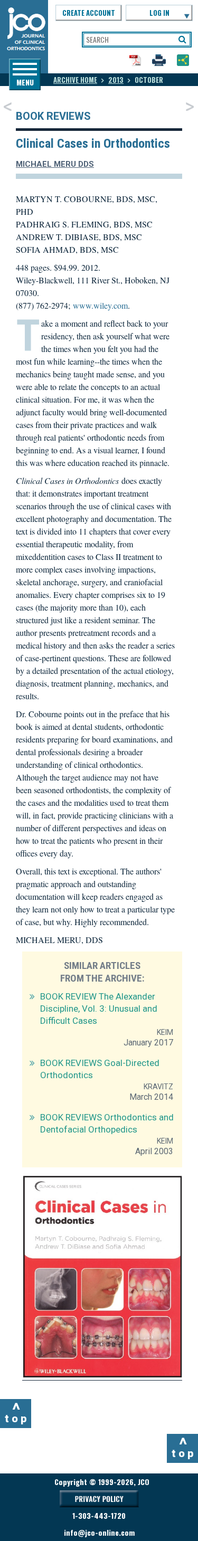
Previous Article (8, 106)
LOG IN (159, 12)
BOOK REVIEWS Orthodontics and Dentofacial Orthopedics (107, 1123)
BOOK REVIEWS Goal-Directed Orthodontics (99, 1069)
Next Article (190, 106)
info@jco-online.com (99, 1532)
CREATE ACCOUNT (88, 12)
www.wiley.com (100, 305)
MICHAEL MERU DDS (55, 164)
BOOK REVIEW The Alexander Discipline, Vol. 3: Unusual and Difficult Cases (98, 1008)
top (17, 1412)
